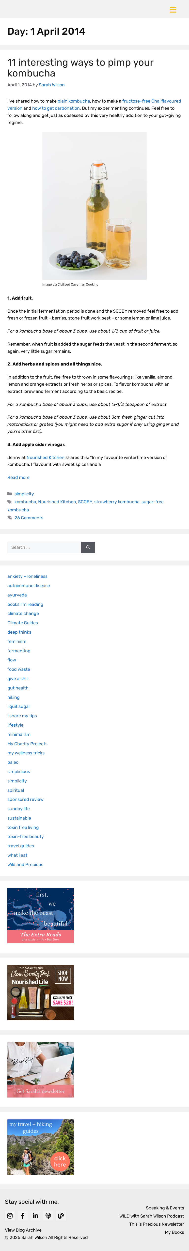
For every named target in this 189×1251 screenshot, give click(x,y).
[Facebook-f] (23, 1215)
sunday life (18, 808)
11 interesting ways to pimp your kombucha (80, 68)
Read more (18, 477)
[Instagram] (10, 1215)
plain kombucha (74, 101)
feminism (16, 641)
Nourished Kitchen (45, 457)
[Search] (88, 547)
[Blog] (61, 1215)
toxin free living (23, 827)
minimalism (19, 734)
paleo (12, 762)
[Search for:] (44, 547)
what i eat (17, 855)
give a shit (17, 678)
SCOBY (85, 501)
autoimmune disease (28, 585)
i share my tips (22, 715)
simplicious (18, 771)
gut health (18, 688)
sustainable (19, 818)
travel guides (20, 846)
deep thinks (19, 632)
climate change (23, 613)
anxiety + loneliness (27, 576)
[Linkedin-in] (35, 1215)
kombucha (25, 501)
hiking (13, 697)
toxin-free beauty (25, 836)
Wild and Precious (25, 864)
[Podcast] (48, 1215)
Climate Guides (22, 623)
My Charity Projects (27, 744)
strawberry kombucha (117, 501)
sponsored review (25, 799)
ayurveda (17, 595)
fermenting (19, 651)
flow (11, 660)
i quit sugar (18, 706)
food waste (18, 669)
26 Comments (29, 517)
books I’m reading (25, 604)
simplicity (24, 494)
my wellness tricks (26, 753)
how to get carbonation (56, 108)
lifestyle (15, 725)
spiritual (15, 790)
